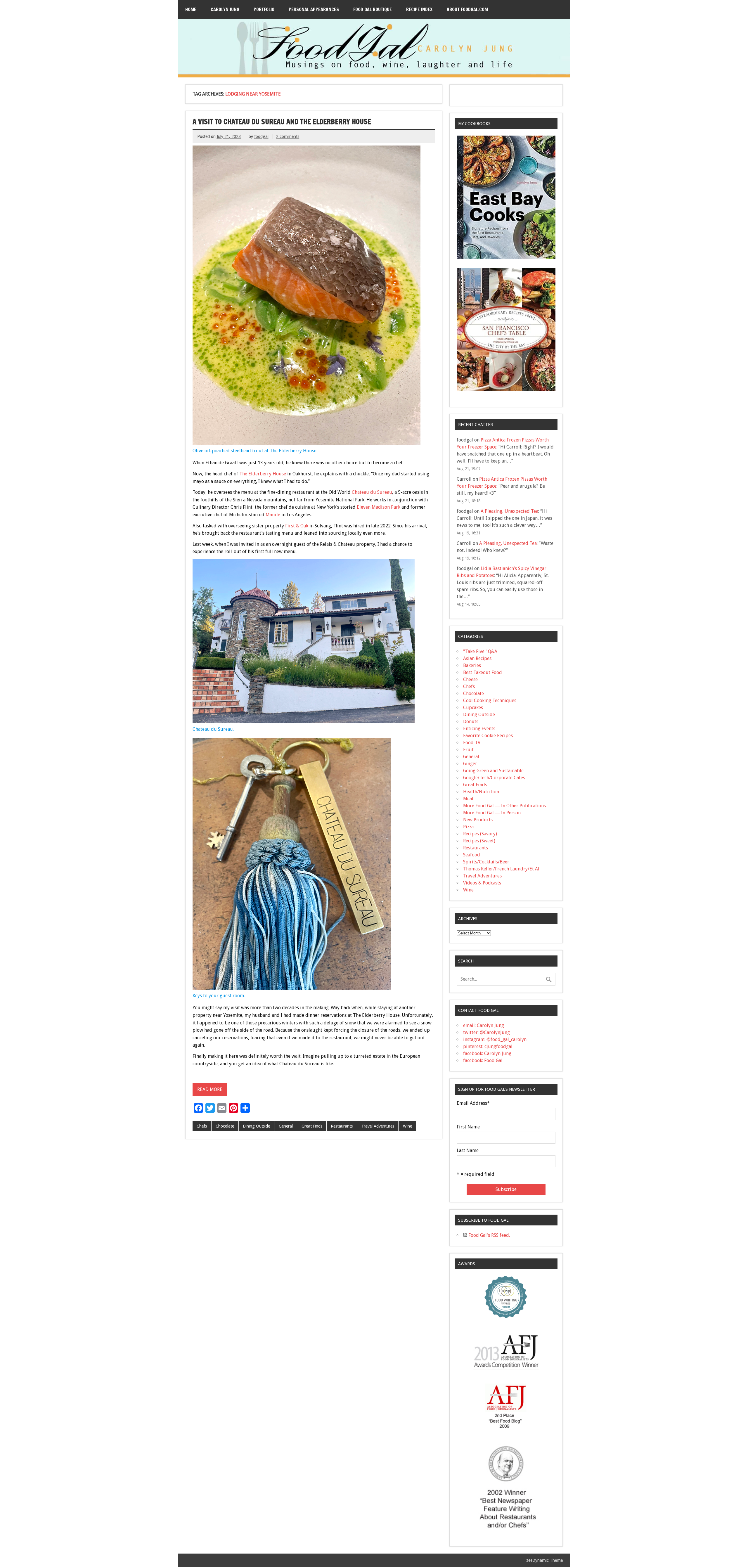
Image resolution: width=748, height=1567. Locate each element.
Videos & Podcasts (482, 883)
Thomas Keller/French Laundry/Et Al (501, 869)
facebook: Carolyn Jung (487, 1053)
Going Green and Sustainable (493, 770)
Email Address (473, 1103)
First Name (468, 1127)
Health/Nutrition (481, 791)
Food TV (471, 742)
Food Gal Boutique (372, 9)
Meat (468, 798)
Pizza (468, 827)
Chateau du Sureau (372, 492)
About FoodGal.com (467, 9)
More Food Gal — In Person (492, 812)
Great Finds (312, 1126)
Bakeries (472, 665)
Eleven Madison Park (378, 507)
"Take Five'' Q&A (480, 651)
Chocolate (225, 1126)
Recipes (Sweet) (479, 841)
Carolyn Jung (225, 9)
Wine (407, 1126)
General (286, 1126)
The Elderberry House (262, 474)
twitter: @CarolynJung (486, 1032)
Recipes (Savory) (480, 834)
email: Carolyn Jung (483, 1025)
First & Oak (296, 526)
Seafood (471, 855)
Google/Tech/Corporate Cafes (494, 777)
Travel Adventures (377, 1126)
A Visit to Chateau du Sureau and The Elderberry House (282, 122)
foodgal (261, 136)
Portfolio (264, 9)
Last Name (468, 1150)
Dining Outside (256, 1126)
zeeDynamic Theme (544, 1560)
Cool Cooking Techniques (489, 700)
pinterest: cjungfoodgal (487, 1046)
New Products (478, 820)
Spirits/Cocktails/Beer (486, 862)
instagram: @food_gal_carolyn (495, 1039)
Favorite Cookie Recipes (488, 735)
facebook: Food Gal (483, 1060)
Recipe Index (419, 9)
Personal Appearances (314, 9)
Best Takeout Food (482, 672)
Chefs (202, 1126)
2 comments (287, 136)
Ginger (470, 763)
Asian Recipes (477, 658)
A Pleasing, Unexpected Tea (509, 511)
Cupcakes (473, 707)
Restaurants (342, 1126)
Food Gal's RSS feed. (488, 1235)
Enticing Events (479, 728)
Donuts (470, 721)
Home (190, 9)
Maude (273, 514)
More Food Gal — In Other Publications (504, 805)
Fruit (468, 749)
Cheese (470, 679)
